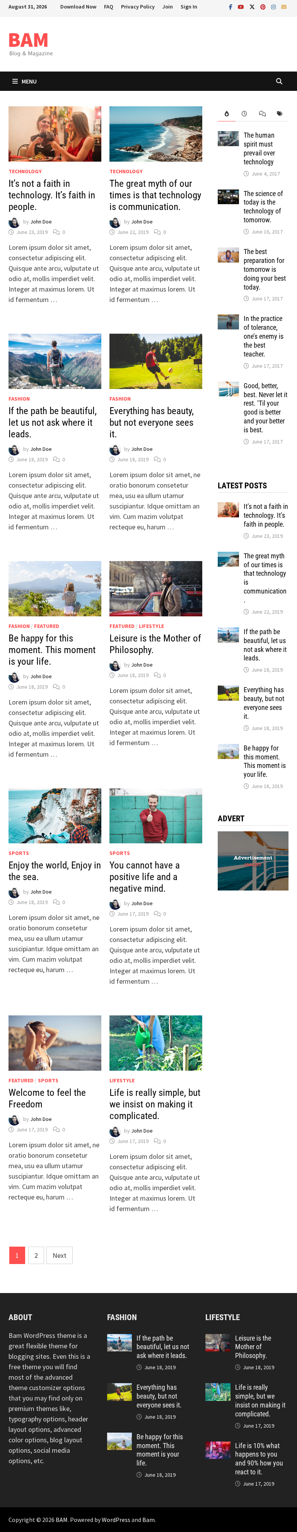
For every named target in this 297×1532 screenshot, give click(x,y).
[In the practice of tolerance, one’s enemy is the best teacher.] (228, 319)
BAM (62, 1519)
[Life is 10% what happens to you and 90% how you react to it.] (217, 1446)
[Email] (283, 6)
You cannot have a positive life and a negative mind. (144, 877)
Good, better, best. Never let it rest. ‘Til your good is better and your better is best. (265, 408)
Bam (148, 1519)
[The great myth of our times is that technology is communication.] (228, 557)
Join (167, 6)
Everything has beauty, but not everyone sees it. (151, 422)
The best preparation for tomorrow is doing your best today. (265, 269)
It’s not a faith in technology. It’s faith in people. (52, 195)
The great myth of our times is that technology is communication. (155, 195)
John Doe (41, 221)
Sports (19, 853)
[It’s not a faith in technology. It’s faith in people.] (228, 507)
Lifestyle (151, 626)
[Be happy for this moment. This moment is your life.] (228, 749)
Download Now (78, 6)
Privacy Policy (138, 6)
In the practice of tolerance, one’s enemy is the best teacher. (263, 336)
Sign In (189, 6)
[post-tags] (279, 113)
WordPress (116, 1519)
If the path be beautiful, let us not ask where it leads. (53, 422)
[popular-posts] (227, 113)
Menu (29, 81)
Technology (25, 171)
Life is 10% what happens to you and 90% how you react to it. (259, 1459)
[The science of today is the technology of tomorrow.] (228, 194)
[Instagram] (274, 6)
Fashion (19, 398)
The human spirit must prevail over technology (259, 148)
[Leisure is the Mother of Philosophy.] (217, 1339)
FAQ (108, 6)
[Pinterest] (263, 6)
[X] (253, 6)
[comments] (262, 113)
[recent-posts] (244, 113)
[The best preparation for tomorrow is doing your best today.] (228, 252)
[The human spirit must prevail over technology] (228, 136)
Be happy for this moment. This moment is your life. (52, 650)
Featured (46, 626)
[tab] (227, 113)
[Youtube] (242, 6)
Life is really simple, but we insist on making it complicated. (154, 1104)
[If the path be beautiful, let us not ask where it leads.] (228, 632)
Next (60, 1255)
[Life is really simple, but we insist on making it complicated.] (217, 1388)
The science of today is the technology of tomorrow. (263, 206)
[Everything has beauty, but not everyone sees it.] (228, 690)
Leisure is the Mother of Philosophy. (253, 1347)
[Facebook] (231, 6)
